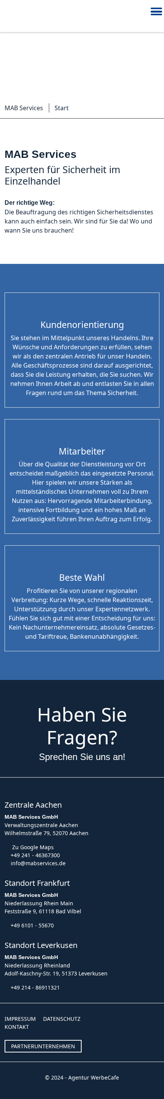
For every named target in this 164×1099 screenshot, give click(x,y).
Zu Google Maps (33, 847)
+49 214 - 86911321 (35, 987)
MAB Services (24, 108)
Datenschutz (61, 1018)
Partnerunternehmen (43, 1046)
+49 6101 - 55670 (32, 925)
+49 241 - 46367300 (35, 855)
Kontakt (17, 1026)
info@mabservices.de (38, 863)
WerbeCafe (105, 1077)
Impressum (20, 1018)
